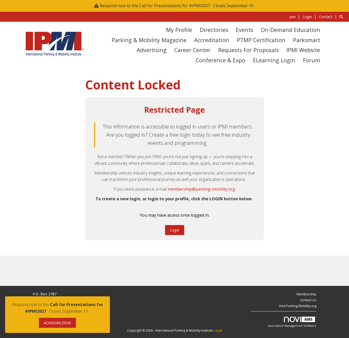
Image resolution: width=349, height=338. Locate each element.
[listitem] (295, 16)
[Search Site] (342, 16)
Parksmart (306, 40)
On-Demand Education (290, 29)
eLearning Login (274, 60)
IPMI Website (303, 50)
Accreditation (211, 40)
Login (174, 230)
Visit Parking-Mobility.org (297, 306)
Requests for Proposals (248, 50)
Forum (311, 60)
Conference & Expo (220, 60)
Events (244, 29)
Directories (214, 29)
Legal (218, 330)
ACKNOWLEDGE (57, 322)
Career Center (192, 50)
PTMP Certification (261, 40)
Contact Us (308, 300)
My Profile (179, 29)
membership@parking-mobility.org (201, 189)
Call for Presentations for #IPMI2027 (174, 5)
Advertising (152, 50)
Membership (306, 294)
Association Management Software (292, 326)
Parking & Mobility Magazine (149, 40)
